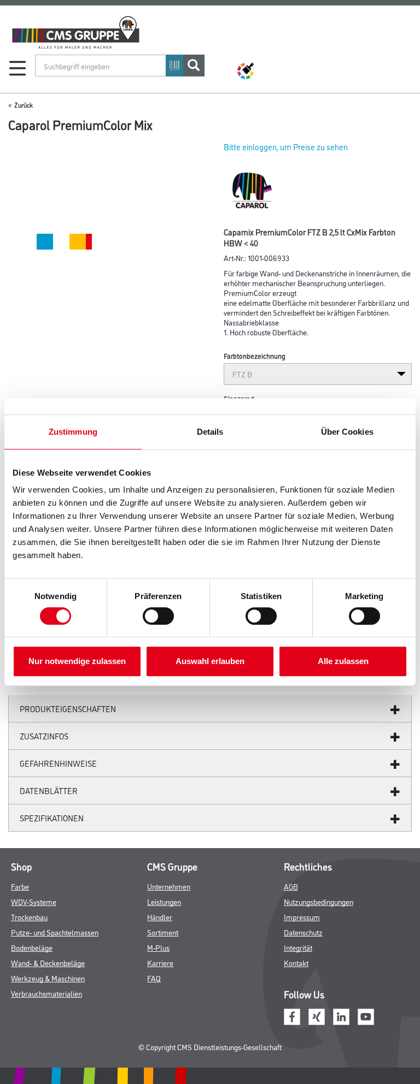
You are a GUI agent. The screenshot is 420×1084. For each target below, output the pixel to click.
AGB (291, 886)
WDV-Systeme (33, 901)
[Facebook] (292, 1015)
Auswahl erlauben (210, 661)
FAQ (154, 978)
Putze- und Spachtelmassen (54, 932)
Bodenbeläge (31, 947)
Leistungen (164, 901)
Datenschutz (303, 932)
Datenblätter (49, 790)
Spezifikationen (52, 818)
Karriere (160, 962)
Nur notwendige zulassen (77, 661)
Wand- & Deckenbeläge (48, 962)
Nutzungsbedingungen (318, 901)
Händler (159, 916)
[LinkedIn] (341, 1015)
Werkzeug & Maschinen (48, 978)
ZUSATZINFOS (44, 736)
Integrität (298, 947)
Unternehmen (168, 886)
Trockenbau (29, 916)
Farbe (20, 886)
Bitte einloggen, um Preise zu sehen (286, 146)
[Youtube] (366, 1015)
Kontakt (296, 962)
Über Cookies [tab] (347, 431)
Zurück (23, 104)
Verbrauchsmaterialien (46, 993)
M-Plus (158, 947)
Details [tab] (210, 431)
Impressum (302, 916)
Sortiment (162, 932)
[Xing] (316, 1015)
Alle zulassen (343, 661)
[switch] (161, 616)
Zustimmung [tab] (73, 431)
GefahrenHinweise (58, 763)
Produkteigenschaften (68, 708)
